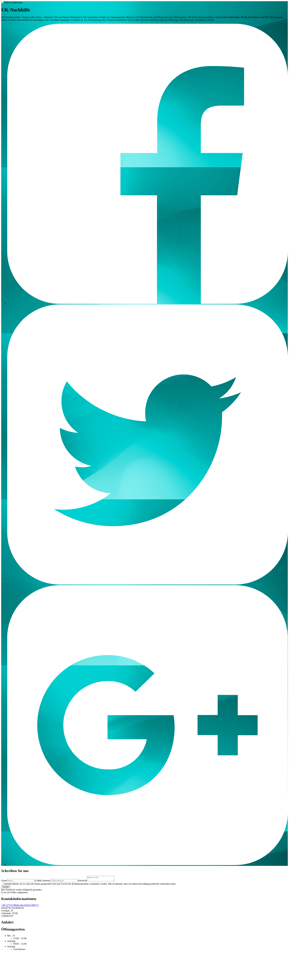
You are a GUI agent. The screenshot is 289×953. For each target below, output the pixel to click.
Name (4, 880)
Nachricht (82, 880)
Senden (5, 887)
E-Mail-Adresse (42, 880)
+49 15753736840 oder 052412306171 (20, 905)
